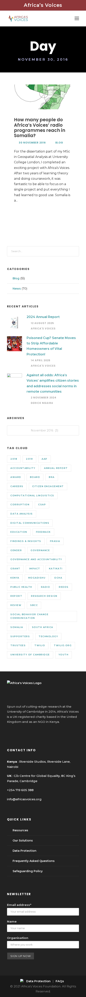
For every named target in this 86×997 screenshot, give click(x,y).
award (15, 477)
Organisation (17, 938)
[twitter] (24, 732)
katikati (56, 568)
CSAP (42, 504)
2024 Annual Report (43, 317)
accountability (22, 468)
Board (35, 477)
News (17, 288)
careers (16, 486)
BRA (52, 477)
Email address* (19, 905)
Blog (59, 142)
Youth (64, 654)
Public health (21, 587)
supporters (20, 636)
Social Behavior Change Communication (29, 616)
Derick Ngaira (42, 403)
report (16, 596)
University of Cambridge (30, 654)
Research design (44, 596)
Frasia (55, 541)
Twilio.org (63, 645)
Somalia (16, 627)
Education (18, 532)
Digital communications (29, 523)
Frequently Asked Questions (34, 861)
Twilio (39, 645)
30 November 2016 (32, 142)
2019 (29, 458)
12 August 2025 (42, 323)
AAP (44, 458)
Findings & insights (25, 541)
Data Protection (24, 851)
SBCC (34, 605)
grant (15, 568)
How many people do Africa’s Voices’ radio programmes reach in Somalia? (39, 128)
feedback (43, 532)
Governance (40, 550)
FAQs (60, 981)
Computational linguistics (32, 495)
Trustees (18, 645)
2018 (13, 458)
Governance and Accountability (36, 559)
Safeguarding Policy (28, 871)
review (15, 605)
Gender (16, 550)
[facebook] (9, 732)
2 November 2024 (43, 397)
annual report (56, 468)
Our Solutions (23, 840)
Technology (48, 636)
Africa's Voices (43, 328)
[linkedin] (16, 732)
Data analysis (21, 513)
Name (12, 921)
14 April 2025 (40, 360)
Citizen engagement (48, 486)
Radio (45, 587)
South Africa (42, 627)
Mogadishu (37, 577)
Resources (20, 830)
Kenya (14, 577)
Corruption (19, 504)
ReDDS (64, 587)
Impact (34, 568)
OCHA (58, 577)
